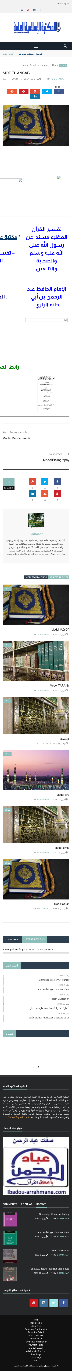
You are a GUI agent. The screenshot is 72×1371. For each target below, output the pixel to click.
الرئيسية (64, 738)
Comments (10, 1204)
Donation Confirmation (36, 1329)
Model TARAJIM (59, 685)
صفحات (63, 65)
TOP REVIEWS (11, 939)
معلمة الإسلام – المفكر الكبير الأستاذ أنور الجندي (28, 949)
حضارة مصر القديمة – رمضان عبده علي (36, 53)
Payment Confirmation (36, 1341)
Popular (27, 1204)
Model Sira (63, 794)
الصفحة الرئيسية (36, 1348)
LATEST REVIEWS (34, 939)
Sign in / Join (62, 3)
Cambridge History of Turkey (54, 1214)
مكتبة (36, 1360)
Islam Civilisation (60, 1250)
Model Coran (61, 903)
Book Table (36, 1322)
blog (36, 1319)
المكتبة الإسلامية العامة (36, 1351)
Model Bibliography (56, 460)
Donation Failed (36, 1332)
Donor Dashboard (36, 1335)
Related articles (59, 577)
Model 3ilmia (62, 847)
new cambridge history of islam (53, 1232)
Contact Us (36, 1325)
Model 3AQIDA (60, 629)
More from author (36, 577)
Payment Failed (36, 1344)
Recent (41, 1204)
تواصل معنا (36, 1354)
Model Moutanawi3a (16, 438)
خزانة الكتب (36, 1357)
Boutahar (59, 79)
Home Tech (36, 1338)
